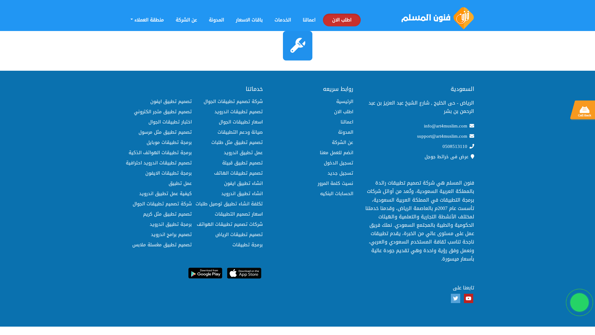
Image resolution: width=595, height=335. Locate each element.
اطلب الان (341, 20)
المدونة (216, 20)
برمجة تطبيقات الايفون (168, 173)
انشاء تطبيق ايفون (243, 183)
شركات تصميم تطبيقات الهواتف (230, 224)
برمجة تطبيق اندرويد (171, 224)
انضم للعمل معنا (336, 152)
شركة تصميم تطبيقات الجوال (233, 101)
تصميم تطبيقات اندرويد (238, 111)
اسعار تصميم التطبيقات (239, 214)
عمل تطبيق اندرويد (243, 152)
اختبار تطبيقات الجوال (170, 122)
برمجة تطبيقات (247, 244)
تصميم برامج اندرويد (171, 234)
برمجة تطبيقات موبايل (169, 142)
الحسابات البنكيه (336, 193)
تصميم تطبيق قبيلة (242, 163)
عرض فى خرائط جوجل (447, 156)
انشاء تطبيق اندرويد (242, 193)
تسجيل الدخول (338, 163)
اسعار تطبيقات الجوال (241, 122)
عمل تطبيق (180, 183)
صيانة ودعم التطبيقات (240, 132)
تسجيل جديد (340, 173)
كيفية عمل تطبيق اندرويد (165, 193)
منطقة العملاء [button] (148, 20)
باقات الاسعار (249, 20)
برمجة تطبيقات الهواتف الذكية (160, 152)
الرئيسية (344, 101)
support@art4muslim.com (442, 136)
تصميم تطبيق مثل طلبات (237, 142)
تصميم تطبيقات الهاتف (238, 173)
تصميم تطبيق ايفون (171, 101)
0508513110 (455, 146)
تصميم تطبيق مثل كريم (167, 214)
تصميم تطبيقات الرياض (239, 234)
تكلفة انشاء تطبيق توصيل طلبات (229, 203)
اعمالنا (309, 20)
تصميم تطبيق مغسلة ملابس (162, 244)
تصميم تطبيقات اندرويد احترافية (159, 163)
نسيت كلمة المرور (335, 183)
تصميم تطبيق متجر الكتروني (163, 111)
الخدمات (283, 20)
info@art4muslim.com (445, 126)
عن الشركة (186, 20)
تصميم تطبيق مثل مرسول (165, 132)
